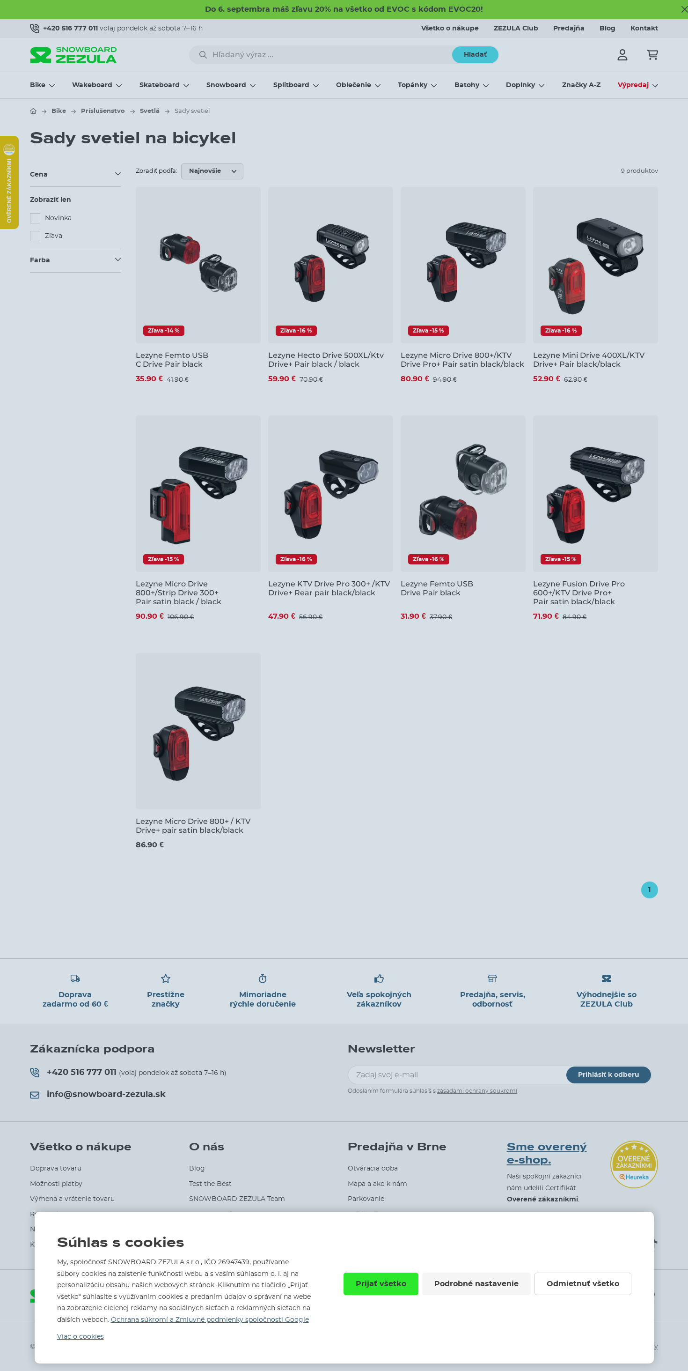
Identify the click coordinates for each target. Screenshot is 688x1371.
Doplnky (520, 85)
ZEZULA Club (516, 28)
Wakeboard (92, 85)
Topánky (412, 85)
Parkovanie (366, 1199)
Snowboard (226, 85)
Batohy (466, 85)
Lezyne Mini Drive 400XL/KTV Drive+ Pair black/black (588, 360)
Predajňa (569, 28)
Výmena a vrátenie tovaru (72, 1199)
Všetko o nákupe (450, 28)
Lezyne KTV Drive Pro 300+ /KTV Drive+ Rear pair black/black (329, 588)
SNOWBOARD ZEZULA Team (237, 1199)
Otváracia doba (373, 1168)
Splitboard (291, 85)
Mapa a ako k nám (377, 1184)
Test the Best (210, 1184)
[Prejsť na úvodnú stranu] (33, 111)
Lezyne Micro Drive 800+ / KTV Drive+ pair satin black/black (193, 826)
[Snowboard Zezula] (73, 55)
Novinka (58, 218)
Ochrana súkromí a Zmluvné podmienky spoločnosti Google (210, 1320)
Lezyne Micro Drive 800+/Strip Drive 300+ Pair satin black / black (178, 592)
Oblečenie (353, 85)
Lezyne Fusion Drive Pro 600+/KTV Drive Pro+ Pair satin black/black (579, 592)
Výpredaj (633, 85)
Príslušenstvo (103, 111)
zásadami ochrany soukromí (477, 1091)
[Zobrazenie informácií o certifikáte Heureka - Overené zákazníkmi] (9, 226)
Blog (607, 28)
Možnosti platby (56, 1184)
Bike (37, 85)
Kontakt (644, 28)
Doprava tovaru (55, 1168)
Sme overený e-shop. (547, 1154)
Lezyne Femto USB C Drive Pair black (172, 360)
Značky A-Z (581, 85)
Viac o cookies (80, 1337)
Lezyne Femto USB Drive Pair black (437, 588)
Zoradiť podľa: (156, 171)
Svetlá (150, 111)
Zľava (53, 236)
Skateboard (159, 85)
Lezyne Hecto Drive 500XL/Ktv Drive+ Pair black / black (326, 360)
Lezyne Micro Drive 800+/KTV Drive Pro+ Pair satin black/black (462, 360)
